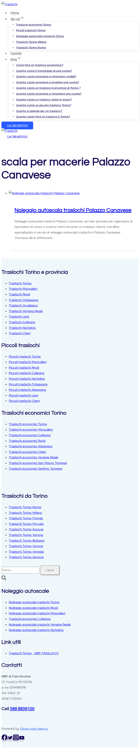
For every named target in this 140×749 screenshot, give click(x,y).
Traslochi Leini (19, 316)
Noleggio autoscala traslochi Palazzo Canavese (73, 210)
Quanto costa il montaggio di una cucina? (44, 71)
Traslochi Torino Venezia (26, 551)
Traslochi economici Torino (33, 24)
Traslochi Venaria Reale (26, 311)
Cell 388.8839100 (17, 136)
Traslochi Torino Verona (26, 535)
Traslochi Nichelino (22, 328)
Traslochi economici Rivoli (27, 441)
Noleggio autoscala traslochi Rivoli (33, 608)
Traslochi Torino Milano (31, 42)
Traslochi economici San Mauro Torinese (38, 463)
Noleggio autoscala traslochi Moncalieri (37, 613)
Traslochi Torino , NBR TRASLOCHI (34, 653)
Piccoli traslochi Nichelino (27, 378)
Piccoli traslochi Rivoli (24, 367)
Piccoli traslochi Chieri (24, 401)
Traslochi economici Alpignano (30, 446)
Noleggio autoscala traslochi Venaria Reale (40, 624)
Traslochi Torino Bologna (26, 540)
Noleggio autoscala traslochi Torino (40, 36)
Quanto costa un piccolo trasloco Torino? (43, 105)
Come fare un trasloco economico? (39, 65)
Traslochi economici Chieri (27, 452)
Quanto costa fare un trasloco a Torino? (43, 116)
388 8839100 (22, 708)
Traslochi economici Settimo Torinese (35, 468)
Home (15, 13)
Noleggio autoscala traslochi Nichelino (36, 630)
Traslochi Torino (20, 283)
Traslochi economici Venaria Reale (33, 457)
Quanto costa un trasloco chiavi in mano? (44, 99)
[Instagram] (16, 739)
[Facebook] (4, 739)
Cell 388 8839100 (17, 125)
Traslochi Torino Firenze (26, 518)
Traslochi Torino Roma (31, 47)
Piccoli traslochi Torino (31, 30)
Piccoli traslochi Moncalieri (27, 362)
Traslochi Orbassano (23, 300)
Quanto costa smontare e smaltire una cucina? (47, 82)
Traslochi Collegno (22, 322)
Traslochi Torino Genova (26, 557)
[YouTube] (21, 739)
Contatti (16, 53)
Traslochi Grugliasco (23, 305)
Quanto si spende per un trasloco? (39, 111)
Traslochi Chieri (20, 333)
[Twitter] (10, 739)
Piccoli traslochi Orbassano (28, 384)
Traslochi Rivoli (19, 294)
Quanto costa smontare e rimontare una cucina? (48, 93)
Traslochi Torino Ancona (26, 529)
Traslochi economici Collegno (30, 435)
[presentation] (74, 193)
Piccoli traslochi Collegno (26, 373)
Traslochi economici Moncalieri (31, 429)
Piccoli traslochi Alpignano (27, 390)
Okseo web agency (34, 728)
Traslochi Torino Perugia (26, 524)
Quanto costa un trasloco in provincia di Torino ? (48, 88)
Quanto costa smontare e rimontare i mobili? (46, 76)
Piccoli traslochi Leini (23, 395)
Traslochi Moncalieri (23, 289)
